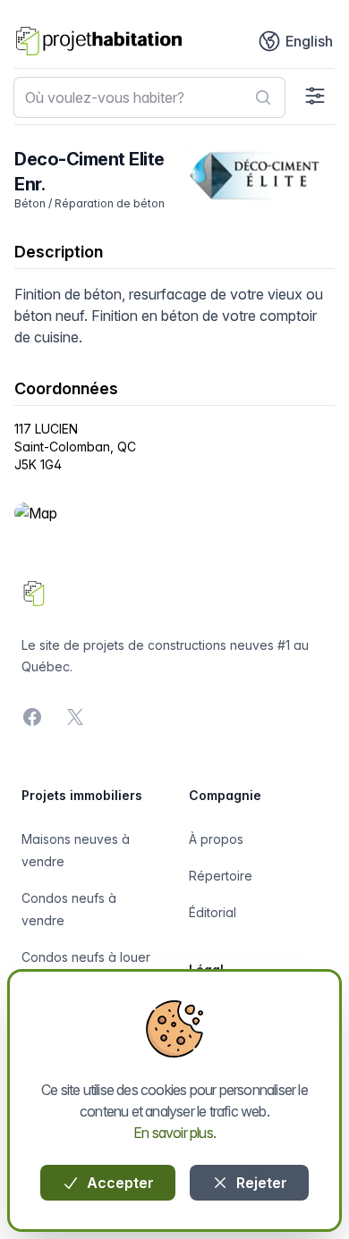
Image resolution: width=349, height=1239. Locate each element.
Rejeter (260, 1183)
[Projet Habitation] (99, 41)
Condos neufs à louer (85, 957)
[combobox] (149, 97)
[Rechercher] (263, 97)
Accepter (118, 1183)
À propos (216, 839)
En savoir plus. (174, 1133)
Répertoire (220, 875)
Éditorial (212, 912)
